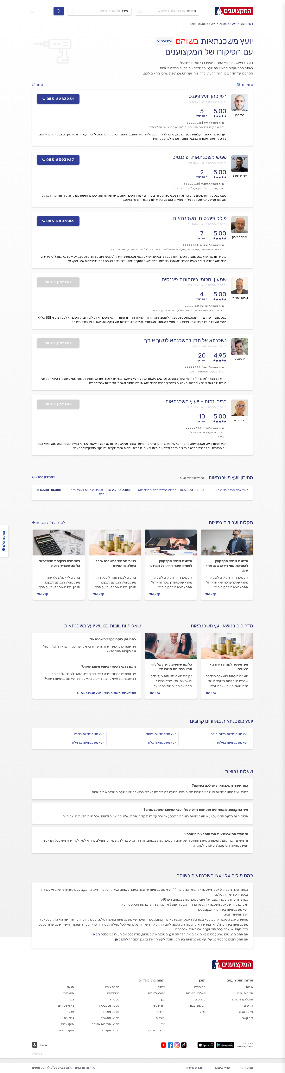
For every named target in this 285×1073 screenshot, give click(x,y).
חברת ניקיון (111, 987)
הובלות (160, 1018)
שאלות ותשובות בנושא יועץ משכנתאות (102, 626)
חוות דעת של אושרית (212, 245)
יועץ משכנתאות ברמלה (88, 742)
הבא (96, 934)
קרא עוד (210, 594)
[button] (39, 84)
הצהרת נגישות (195, 1068)
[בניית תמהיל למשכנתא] (115, 544)
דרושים (248, 1005)
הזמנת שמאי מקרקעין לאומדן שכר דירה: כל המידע (171, 563)
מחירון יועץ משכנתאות (230, 478)
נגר (71, 999)
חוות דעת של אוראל (212, 306)
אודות (249, 987)
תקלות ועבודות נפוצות (231, 522)
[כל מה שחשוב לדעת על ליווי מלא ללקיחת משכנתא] (171, 647)
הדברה (160, 1012)
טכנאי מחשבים (109, 1018)
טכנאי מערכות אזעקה (105, 1024)
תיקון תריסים (65, 1030)
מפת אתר (247, 1068)
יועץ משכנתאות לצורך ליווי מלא (87, 492)
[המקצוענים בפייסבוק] (171, 1045)
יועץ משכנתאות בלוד (161, 742)
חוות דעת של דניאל (213, 367)
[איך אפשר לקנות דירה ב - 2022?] (227, 647)
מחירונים (200, 987)
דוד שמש (159, 1005)
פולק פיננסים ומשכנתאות (200, 218)
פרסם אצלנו (245, 1012)
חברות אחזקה (156, 1030)
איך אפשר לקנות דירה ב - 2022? (229, 666)
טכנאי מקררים (110, 1030)
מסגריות (68, 993)
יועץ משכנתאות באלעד (232, 742)
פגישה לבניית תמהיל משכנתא (157, 490)
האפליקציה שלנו (242, 999)
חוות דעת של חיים (214, 123)
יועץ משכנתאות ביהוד (161, 734)
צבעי (71, 1012)
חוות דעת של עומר (213, 428)
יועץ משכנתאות (227, 24)
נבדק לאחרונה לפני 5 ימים (210, 346)
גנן (163, 999)
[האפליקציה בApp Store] (205, 1045)
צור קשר (247, 1018)
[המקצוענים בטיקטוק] (184, 1045)
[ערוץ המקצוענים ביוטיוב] (164, 1045)
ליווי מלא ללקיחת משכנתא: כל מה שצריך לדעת (59, 563)
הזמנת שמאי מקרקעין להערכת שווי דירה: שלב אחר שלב (227, 565)
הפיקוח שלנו (245, 993)
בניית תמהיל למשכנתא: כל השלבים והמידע (116, 563)
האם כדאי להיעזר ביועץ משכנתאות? (108, 667)
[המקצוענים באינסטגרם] (177, 1045)
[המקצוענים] (234, 11)
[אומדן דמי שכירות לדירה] (171, 544)
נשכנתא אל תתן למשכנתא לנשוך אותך (185, 340)
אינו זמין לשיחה (58, 282)
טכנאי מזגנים (111, 1012)
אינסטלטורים (156, 993)
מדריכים (200, 999)
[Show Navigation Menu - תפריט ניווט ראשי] (35, 11)
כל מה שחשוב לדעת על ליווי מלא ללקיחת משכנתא (171, 666)
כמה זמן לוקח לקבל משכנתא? (113, 639)
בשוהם (187, 41)
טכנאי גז (113, 999)
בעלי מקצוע (246, 24)
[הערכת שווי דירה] (227, 544)
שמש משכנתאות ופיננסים (199, 157)
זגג (163, 1024)
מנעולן (70, 987)
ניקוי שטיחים (66, 1005)
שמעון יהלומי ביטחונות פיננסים (194, 279)
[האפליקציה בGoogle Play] (225, 1045)
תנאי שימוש (222, 1068)
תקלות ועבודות (196, 1005)
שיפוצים (69, 1018)
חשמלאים (113, 993)
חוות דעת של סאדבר (212, 184)
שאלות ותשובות (196, 993)
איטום (161, 987)
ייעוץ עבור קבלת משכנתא (232, 490)
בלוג (203, 1012)
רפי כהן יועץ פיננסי (207, 96)
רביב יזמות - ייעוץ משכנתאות (196, 401)
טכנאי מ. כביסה (109, 1005)
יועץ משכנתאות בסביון (88, 734)
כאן (117, 939)
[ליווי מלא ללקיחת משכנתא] (59, 544)
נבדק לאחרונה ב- (207, 102)
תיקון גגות (67, 1024)
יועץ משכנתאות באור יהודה (229, 734)
